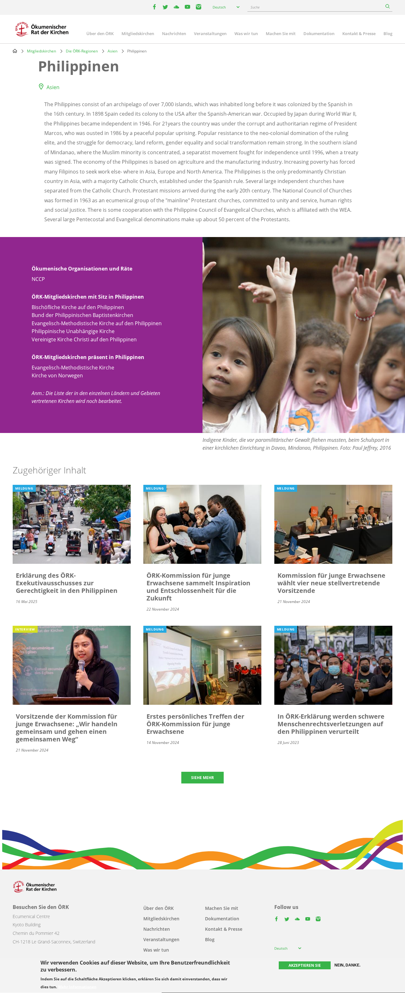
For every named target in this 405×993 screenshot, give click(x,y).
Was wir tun (246, 33)
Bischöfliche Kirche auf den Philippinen (78, 307)
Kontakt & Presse (359, 33)
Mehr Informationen (77, 987)
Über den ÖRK (100, 33)
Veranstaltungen (210, 33)
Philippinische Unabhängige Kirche (73, 331)
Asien (112, 51)
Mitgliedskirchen (138, 33)
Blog (387, 33)
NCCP (38, 279)
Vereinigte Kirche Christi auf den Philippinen (84, 339)
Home (15, 51)
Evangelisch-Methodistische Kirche (73, 367)
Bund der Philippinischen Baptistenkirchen (82, 315)
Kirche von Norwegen (57, 375)
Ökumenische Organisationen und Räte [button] (82, 268)
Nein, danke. (347, 965)
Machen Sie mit (281, 33)
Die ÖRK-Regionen (82, 51)
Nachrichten (174, 33)
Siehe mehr (202, 777)
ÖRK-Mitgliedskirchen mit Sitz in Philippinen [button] (88, 296)
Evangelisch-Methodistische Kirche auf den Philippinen (97, 323)
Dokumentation (318, 33)
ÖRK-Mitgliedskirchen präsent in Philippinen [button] (88, 357)
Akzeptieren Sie (305, 965)
